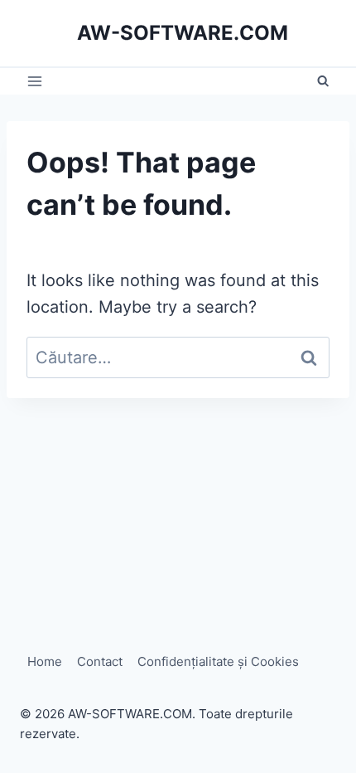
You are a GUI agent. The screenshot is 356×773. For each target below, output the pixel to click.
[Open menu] (35, 82)
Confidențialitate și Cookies (218, 661)
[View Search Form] (323, 81)
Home (44, 661)
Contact (100, 661)
